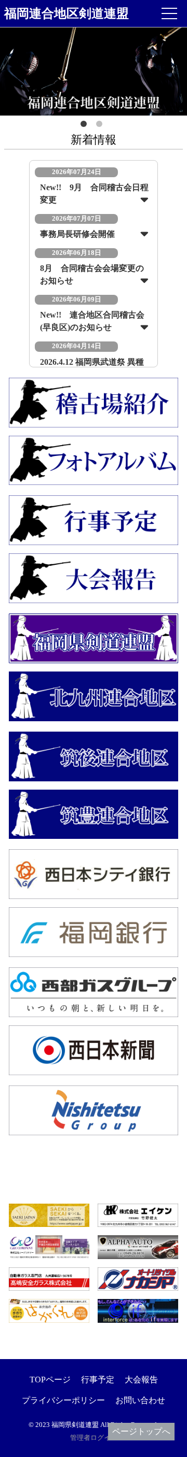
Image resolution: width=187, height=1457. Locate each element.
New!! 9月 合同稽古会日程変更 (94, 193)
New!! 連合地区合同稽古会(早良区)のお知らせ (92, 321)
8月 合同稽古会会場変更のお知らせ (92, 274)
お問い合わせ (140, 1400)
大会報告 (141, 1379)
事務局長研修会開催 (77, 234)
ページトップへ (141, 1431)
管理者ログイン (93, 1437)
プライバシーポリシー (63, 1400)
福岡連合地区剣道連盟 (66, 13)
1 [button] (86, 126)
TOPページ (50, 1379)
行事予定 (97, 1379)
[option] (93, 71)
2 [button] (101, 126)
